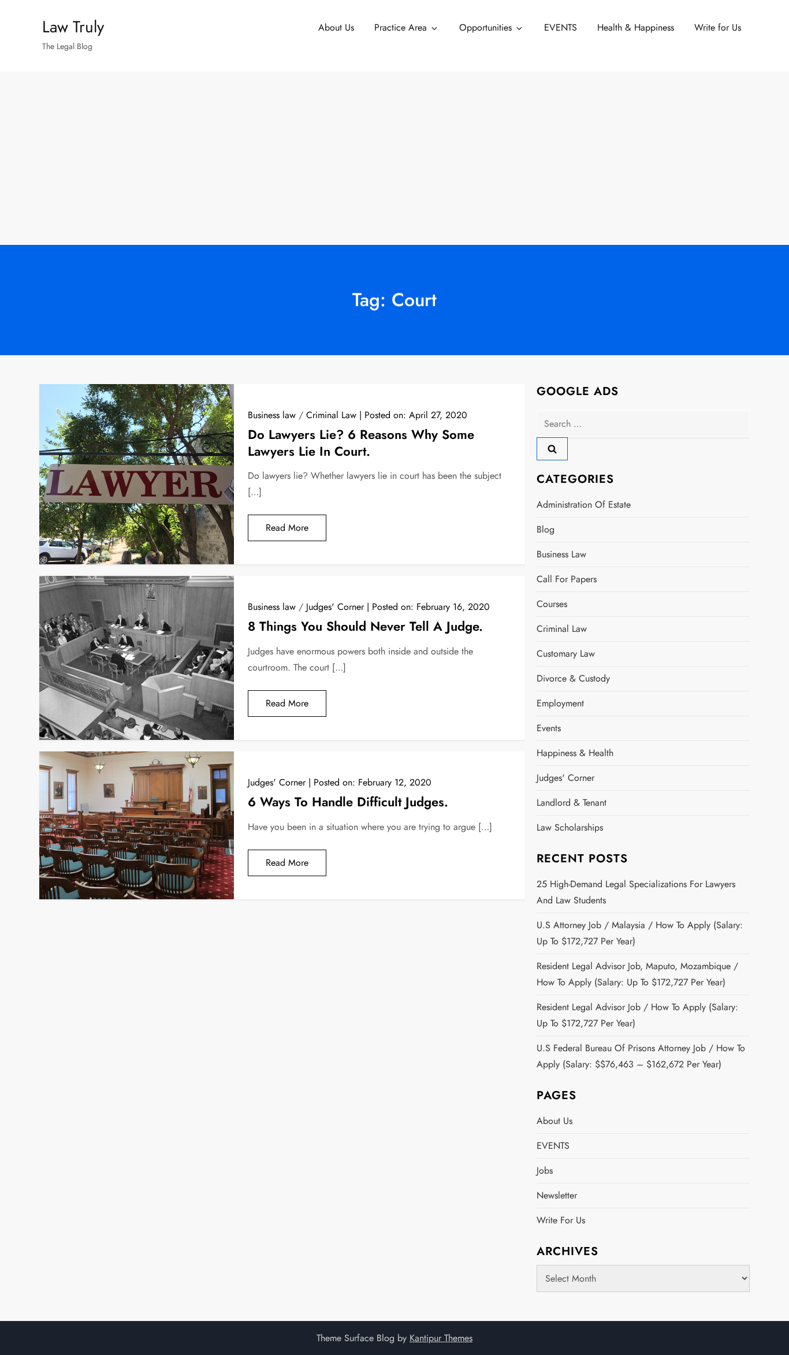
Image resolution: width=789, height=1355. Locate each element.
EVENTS (560, 27)
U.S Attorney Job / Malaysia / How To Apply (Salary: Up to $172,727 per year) (640, 933)
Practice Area (400, 27)
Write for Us (717, 27)
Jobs (545, 1170)
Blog (545, 529)
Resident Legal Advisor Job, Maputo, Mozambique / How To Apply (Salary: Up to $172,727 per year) (637, 974)
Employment (560, 703)
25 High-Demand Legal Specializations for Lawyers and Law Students (636, 892)
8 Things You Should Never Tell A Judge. (365, 626)
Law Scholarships (570, 827)
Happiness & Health (575, 753)
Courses (552, 604)
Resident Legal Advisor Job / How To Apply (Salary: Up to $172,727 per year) (637, 1015)
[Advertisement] (394, 158)
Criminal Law (331, 415)
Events (549, 728)
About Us (336, 27)
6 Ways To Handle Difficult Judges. (348, 801)
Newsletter (557, 1195)
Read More (287, 527)
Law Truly (73, 27)
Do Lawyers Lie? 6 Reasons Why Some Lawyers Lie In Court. (361, 442)
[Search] (552, 448)
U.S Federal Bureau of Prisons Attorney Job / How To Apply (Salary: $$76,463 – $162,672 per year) (641, 1056)
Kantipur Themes (441, 1338)
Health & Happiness (635, 27)
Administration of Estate (584, 504)
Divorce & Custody (573, 678)
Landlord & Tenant (571, 802)
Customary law (566, 653)
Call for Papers (567, 579)
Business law (272, 415)
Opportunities (485, 27)
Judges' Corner (335, 606)
